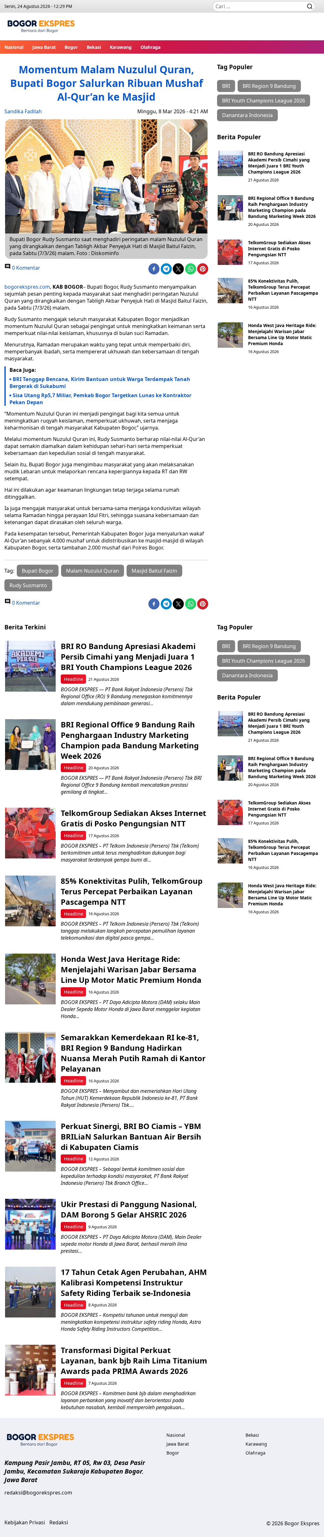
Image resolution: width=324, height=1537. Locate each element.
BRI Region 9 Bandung (269, 85)
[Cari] (309, 6)
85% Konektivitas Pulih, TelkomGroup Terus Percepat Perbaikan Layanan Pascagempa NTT (283, 290)
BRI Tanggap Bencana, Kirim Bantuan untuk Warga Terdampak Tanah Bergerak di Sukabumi (99, 383)
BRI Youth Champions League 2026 (263, 100)
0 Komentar (25, 267)
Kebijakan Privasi (24, 1522)
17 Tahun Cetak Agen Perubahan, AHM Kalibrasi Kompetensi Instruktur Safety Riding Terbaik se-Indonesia (134, 1282)
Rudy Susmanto (28, 585)
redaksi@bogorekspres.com (38, 1492)
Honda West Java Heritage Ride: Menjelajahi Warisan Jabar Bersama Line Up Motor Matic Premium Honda (282, 334)
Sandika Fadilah (23, 111)
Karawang (121, 47)
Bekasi (94, 47)
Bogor (71, 47)
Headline (73, 679)
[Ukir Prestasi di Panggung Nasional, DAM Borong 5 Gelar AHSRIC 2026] (30, 1224)
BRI (226, 85)
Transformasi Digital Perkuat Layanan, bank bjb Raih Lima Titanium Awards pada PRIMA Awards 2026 (134, 1360)
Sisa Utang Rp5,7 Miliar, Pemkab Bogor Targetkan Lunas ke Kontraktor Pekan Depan (100, 399)
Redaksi (58, 1522)
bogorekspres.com (27, 286)
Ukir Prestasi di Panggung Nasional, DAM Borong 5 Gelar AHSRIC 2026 (129, 1209)
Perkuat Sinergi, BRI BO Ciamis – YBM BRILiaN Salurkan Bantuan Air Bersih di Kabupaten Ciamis (131, 1136)
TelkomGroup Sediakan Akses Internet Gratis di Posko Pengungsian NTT (279, 249)
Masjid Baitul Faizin (154, 570)
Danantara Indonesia (247, 115)
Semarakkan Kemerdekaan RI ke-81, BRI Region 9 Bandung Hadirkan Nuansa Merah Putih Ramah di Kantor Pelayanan (133, 1053)
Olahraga (150, 47)
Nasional (13, 47)
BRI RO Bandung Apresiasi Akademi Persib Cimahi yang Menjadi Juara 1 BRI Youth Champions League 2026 (279, 163)
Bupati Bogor (37, 570)
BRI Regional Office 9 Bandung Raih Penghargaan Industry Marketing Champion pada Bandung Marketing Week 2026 (282, 207)
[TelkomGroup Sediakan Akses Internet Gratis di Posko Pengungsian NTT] (230, 252)
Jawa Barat (44, 47)
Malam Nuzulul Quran (92, 570)
